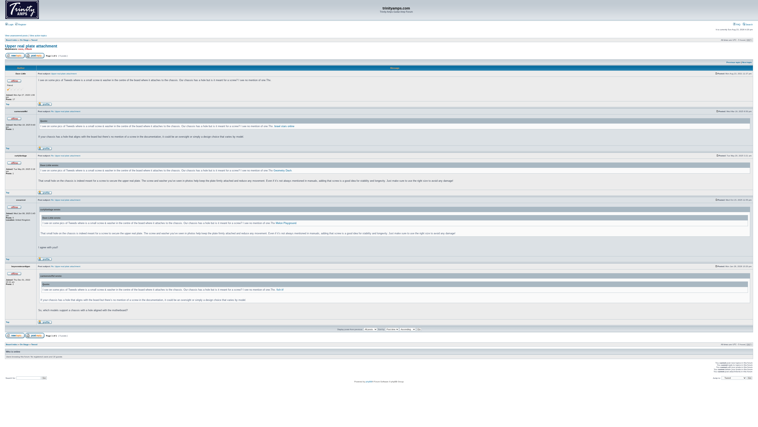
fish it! (280, 289)
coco (20, 49)
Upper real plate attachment (31, 46)
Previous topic (733, 62)
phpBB (369, 382)
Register (22, 24)
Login (10, 24)
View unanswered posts (16, 35)
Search (749, 24)
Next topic (747, 62)
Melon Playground (286, 223)
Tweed (34, 40)
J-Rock (28, 49)
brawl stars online (284, 126)
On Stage (24, 40)
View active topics (38, 35)
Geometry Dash (283, 170)
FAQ (737, 24)
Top (7, 104)
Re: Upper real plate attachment (65, 111)
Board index (12, 40)
